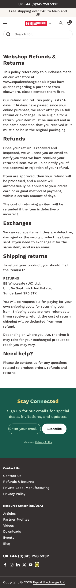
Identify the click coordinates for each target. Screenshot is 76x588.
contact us (28, 363)
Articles (9, 514)
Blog (6, 544)
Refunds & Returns (18, 482)
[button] (68, 23)
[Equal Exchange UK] (38, 23)
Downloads (12, 531)
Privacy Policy (43, 442)
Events (8, 537)
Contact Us (12, 476)
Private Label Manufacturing (26, 488)
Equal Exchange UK (49, 582)
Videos (8, 526)
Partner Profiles (16, 519)
